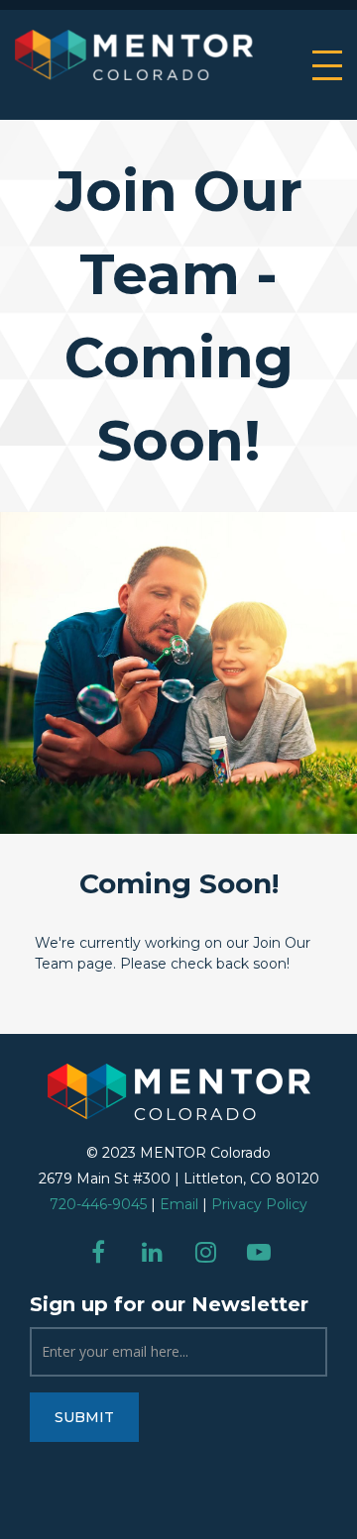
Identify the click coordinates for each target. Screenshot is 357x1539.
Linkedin (152, 1252)
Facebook (98, 1252)
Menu (327, 65)
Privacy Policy (259, 1204)
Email (179, 1204)
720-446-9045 (98, 1204)
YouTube (259, 1252)
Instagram (205, 1252)
